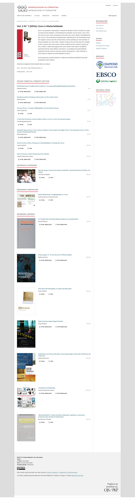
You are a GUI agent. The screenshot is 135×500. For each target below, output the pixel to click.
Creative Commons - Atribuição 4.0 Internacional (61, 472)
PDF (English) (41, 91)
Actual (37, 15)
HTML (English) (24, 91)
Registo (108, 5)
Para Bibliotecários (101, 31)
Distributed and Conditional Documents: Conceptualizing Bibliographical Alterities (46, 86)
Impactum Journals (77, 475)
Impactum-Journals (24, 15)
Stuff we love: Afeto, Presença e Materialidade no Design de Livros (40, 143)
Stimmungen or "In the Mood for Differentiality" (55, 255)
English (98, 43)
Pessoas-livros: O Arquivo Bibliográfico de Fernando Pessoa (38, 108)
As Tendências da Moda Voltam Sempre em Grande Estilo (58, 219)
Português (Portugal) (102, 45)
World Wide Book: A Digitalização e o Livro (53, 194)
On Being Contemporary (46, 388)
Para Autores (99, 28)
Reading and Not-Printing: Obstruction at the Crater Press (37, 97)
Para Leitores (99, 25)
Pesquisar (113, 15)
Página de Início (22, 21)
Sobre (63, 15)
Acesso (115, 5)
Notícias (55, 15)
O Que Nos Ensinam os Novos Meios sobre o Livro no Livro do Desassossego (43, 119)
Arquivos (46, 15)
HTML (21, 113)
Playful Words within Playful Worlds (50, 321)
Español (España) (101, 48)
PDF (30, 113)
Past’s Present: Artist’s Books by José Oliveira (33, 154)
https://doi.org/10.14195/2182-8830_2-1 (31, 68)
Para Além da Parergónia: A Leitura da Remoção (54, 289)
